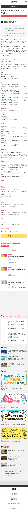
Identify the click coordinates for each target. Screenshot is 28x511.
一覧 (26, 347)
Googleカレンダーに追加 (21, 21)
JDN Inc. (16, 508)
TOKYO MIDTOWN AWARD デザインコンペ (10, 243)
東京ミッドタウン (5, 245)
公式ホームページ (14, 236)
